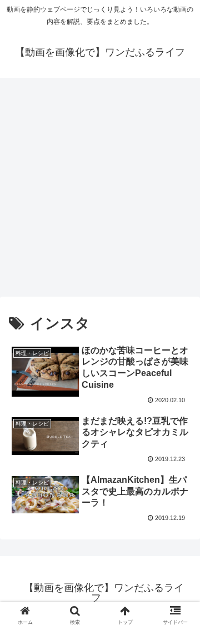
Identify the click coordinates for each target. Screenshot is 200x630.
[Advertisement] (100, 191)
